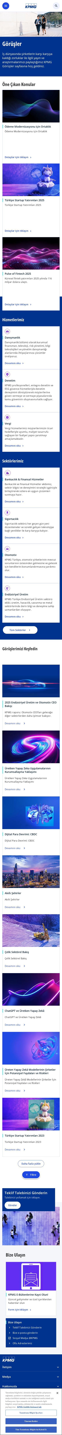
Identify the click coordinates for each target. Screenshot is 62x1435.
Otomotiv (11, 555)
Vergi (8, 423)
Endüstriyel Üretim (16, 594)
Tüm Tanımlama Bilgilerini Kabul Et (31, 1429)
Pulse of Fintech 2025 (18, 273)
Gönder (12, 1205)
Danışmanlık (12, 337)
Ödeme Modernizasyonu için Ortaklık (28, 126)
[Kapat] (57, 1393)
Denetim (10, 380)
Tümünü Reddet (31, 1421)
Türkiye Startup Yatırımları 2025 (24, 200)
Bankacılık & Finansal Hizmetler (24, 479)
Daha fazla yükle (31, 1163)
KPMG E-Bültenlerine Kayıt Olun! (28, 1294)
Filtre (31, 1174)
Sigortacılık (11, 519)
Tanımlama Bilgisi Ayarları (31, 1413)
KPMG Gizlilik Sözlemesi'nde (29, 1407)
